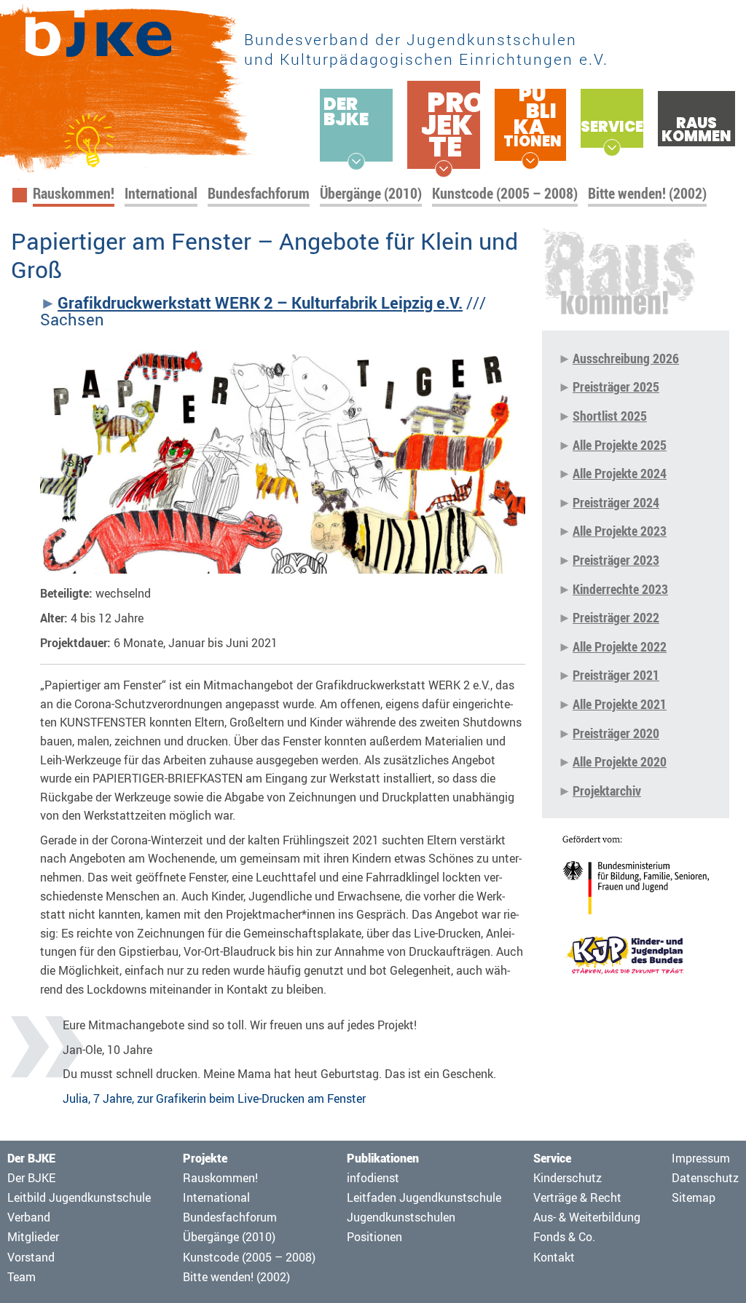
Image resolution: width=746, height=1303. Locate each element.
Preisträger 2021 (616, 675)
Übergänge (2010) (371, 193)
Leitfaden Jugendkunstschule (424, 1197)
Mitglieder (33, 1237)
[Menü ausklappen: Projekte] (443, 169)
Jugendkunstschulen (401, 1217)
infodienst (373, 1178)
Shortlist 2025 (610, 415)
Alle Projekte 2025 (620, 445)
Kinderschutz (567, 1178)
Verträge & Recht (577, 1197)
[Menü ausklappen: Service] (612, 148)
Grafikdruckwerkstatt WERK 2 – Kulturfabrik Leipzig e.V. (260, 303)
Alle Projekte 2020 (620, 761)
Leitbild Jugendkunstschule (79, 1197)
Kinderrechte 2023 (620, 589)
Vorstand (31, 1257)
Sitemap (693, 1197)
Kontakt (554, 1257)
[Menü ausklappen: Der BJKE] (356, 161)
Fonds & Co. (564, 1237)
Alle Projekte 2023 (620, 530)
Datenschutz (705, 1178)
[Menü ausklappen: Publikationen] (530, 161)
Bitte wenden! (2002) (647, 193)
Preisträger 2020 (616, 733)
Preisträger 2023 (616, 560)
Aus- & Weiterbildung (586, 1217)
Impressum (701, 1158)
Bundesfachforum (259, 193)
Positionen (374, 1237)
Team (21, 1277)
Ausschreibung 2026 (626, 358)
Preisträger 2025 (616, 386)
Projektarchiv (607, 790)
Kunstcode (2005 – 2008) (505, 193)
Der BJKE (31, 1178)
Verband (28, 1217)
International (161, 193)
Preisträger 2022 (616, 617)
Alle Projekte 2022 (620, 646)
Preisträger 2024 (616, 502)
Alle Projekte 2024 (620, 473)
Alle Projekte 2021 (620, 704)
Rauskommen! (73, 193)
